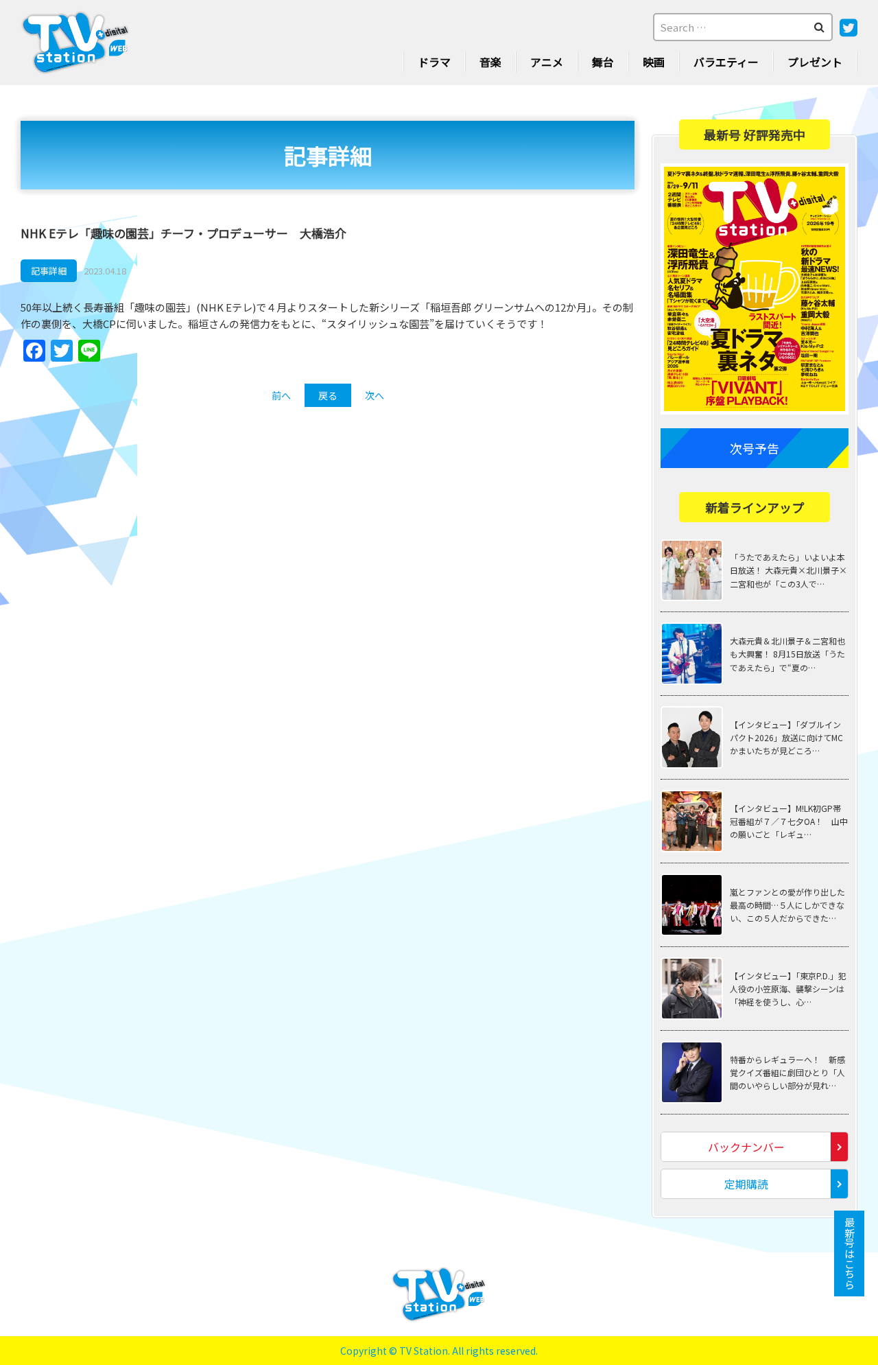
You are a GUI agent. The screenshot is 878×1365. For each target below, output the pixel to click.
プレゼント (814, 62)
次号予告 (754, 448)
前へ (281, 395)
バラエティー (726, 62)
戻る (327, 395)
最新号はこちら (849, 1253)
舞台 (603, 62)
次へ (374, 395)
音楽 (490, 62)
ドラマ (434, 62)
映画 (654, 62)
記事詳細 (49, 270)
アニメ (546, 62)
